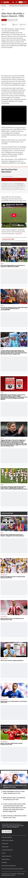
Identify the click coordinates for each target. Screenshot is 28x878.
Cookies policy (5, 846)
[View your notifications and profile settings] (13, 2)
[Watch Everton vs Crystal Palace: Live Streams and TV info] (14, 781)
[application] (14, 114)
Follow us (16, 24)
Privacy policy (5, 843)
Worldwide (4, 862)
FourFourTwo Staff (13, 19)
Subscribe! (18, 233)
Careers (3, 853)
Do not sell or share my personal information (12, 868)
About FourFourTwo (6, 856)
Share (5, 24)
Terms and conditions (7, 837)
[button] (2, 2)
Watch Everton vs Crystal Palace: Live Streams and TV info (14, 786)
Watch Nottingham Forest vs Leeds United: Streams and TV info (14, 792)
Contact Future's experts (7, 840)
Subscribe (20, 2)
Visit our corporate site (12, 827)
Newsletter (24, 24)
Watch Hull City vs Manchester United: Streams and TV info (15, 816)
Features (4, 20)
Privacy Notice (20, 185)
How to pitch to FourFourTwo (9, 865)
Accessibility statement (7, 850)
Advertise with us (6, 859)
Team (3, 9)
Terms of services (18, 183)
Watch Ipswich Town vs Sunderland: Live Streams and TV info (14, 798)
